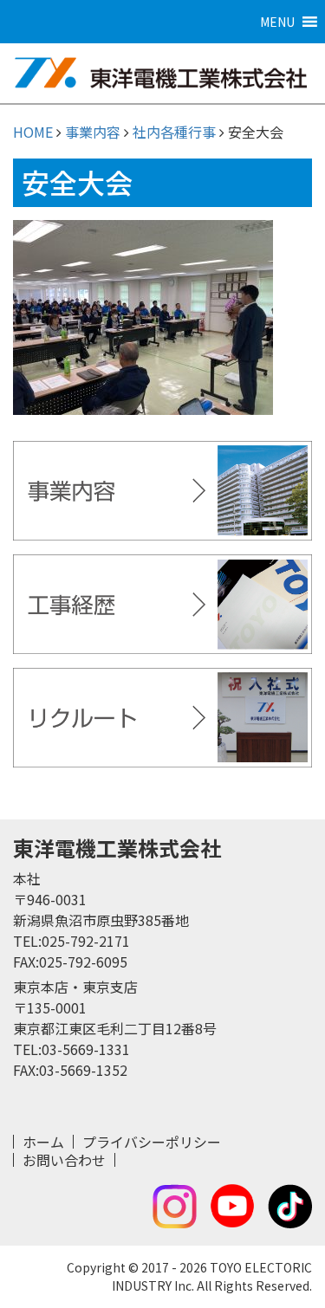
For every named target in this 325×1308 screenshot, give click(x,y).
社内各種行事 (174, 131)
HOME (33, 131)
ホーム (43, 1141)
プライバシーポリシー (151, 1141)
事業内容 (92, 131)
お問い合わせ (64, 1159)
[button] (277, 21)
